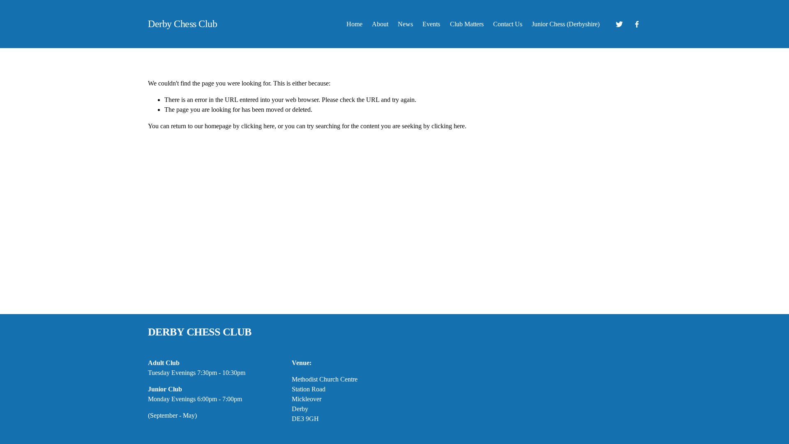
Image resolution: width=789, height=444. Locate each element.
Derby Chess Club (182, 23)
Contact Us (507, 24)
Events (431, 24)
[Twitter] (619, 24)
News (405, 24)
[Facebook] (637, 24)
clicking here (258, 126)
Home (354, 24)
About (380, 24)
